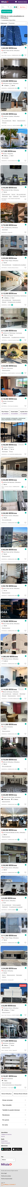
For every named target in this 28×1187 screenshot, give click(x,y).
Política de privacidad (6, 1178)
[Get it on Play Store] (6, 1149)
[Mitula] (5, 2)
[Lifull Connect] (8, 1185)
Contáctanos (4, 1141)
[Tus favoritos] (16, 2)
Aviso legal (4, 1173)
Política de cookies (6, 1176)
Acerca (3, 1136)
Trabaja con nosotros (6, 1134)
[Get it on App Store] (17, 1149)
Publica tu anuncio (5, 1143)
